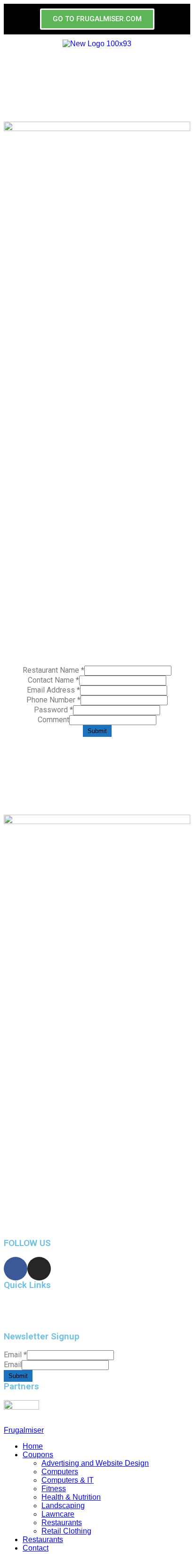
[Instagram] (39, 1268)
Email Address (53, 689)
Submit (97, 731)
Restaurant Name (53, 670)
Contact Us (22, 1319)
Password (53, 709)
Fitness (53, 1489)
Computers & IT (67, 1480)
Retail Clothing (66, 1531)
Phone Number (53, 699)
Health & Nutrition (71, 1497)
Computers (59, 1472)
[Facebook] (15, 1268)
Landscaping (63, 1506)
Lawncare (57, 1514)
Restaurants (61, 1523)
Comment (53, 719)
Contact (35, 1548)
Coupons (38, 1455)
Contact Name (53, 680)
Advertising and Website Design (95, 1463)
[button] (97, 19)
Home (14, 1310)
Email (15, 1354)
